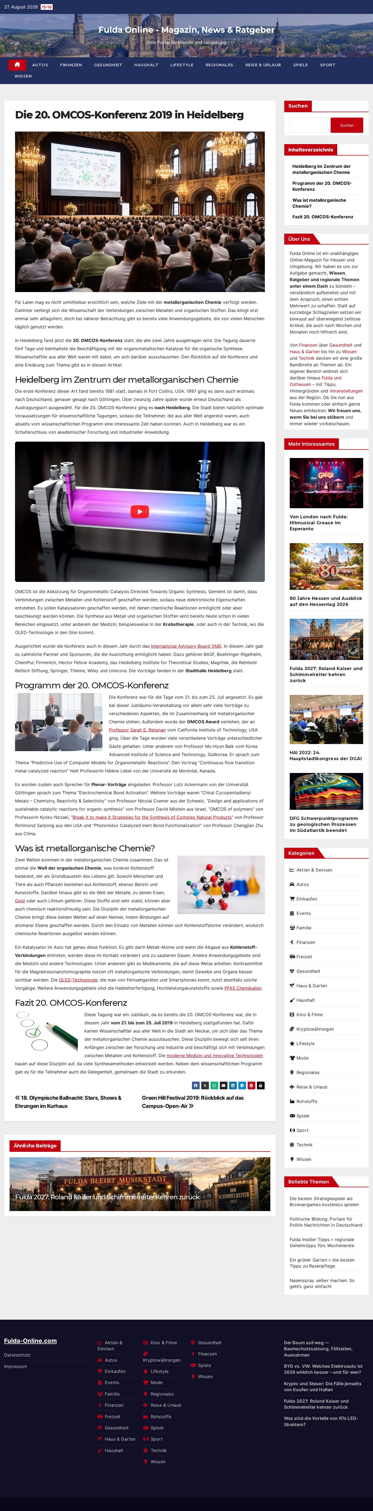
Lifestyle (182, 65)
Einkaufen (307, 899)
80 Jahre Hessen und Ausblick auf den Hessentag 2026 (326, 601)
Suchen (298, 106)
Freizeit (304, 956)
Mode (303, 1058)
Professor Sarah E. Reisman (137, 730)
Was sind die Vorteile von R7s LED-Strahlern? (321, 1421)
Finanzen (71, 65)
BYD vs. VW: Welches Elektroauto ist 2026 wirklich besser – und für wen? (323, 1369)
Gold (20, 900)
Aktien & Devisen (314, 870)
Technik (307, 358)
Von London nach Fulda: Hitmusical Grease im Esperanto (319, 522)
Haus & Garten (305, 351)
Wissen (23, 76)
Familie (304, 927)
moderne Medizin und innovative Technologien (215, 1055)
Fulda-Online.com (30, 1340)
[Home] (17, 65)
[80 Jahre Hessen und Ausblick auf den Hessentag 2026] (326, 568)
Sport (328, 65)
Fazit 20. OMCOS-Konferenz (322, 216)
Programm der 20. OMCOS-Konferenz (322, 186)
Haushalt (146, 65)
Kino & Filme (310, 1014)
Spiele (300, 65)
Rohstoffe (307, 1101)
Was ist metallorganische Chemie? (319, 203)
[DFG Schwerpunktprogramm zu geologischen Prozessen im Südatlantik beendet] (326, 793)
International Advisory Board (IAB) (186, 646)
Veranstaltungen (346, 391)
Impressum (15, 1366)
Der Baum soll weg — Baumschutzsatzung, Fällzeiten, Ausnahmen (318, 1349)
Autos (40, 65)
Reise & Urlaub (263, 65)
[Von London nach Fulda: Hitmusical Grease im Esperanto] (326, 485)
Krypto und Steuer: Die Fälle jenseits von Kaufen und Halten (323, 1386)
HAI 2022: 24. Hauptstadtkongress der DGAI (326, 755)
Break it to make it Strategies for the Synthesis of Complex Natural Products (152, 817)
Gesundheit (108, 65)
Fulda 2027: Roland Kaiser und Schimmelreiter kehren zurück (107, 1197)
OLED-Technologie (78, 980)
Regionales (219, 65)
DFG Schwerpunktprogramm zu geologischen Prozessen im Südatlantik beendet (324, 824)
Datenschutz (17, 1355)
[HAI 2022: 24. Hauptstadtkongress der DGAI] (326, 721)
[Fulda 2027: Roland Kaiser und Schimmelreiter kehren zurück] (326, 642)
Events (304, 913)
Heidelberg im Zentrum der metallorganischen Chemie (321, 169)
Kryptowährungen (315, 1029)
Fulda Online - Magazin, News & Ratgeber (187, 30)
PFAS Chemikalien (243, 988)
